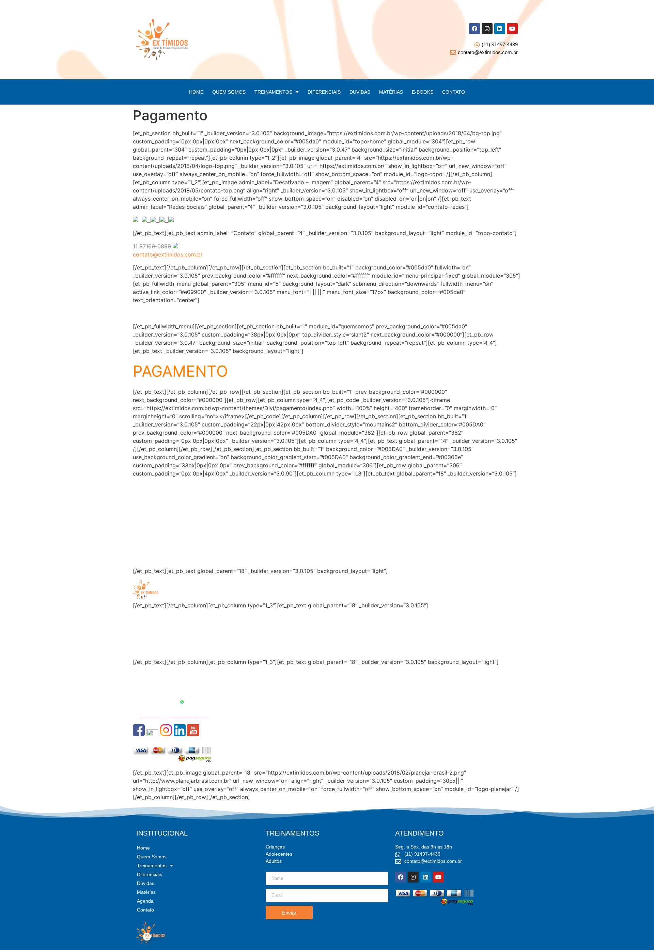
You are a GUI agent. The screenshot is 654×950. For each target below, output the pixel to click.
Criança (143, 632)
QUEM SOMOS (229, 92)
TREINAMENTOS (273, 92)
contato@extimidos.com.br (168, 254)
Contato (143, 558)
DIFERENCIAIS (324, 92)
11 (136, 246)
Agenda (143, 549)
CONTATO (453, 92)
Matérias (144, 533)
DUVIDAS (359, 92)
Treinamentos (152, 865)
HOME (196, 92)
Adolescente (149, 640)
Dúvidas (143, 525)
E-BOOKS (422, 92)
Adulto (141, 648)
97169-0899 (156, 246)
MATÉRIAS (391, 92)
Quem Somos (150, 508)
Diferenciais (148, 517)
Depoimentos (150, 541)
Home (140, 500)
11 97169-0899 (159, 702)
